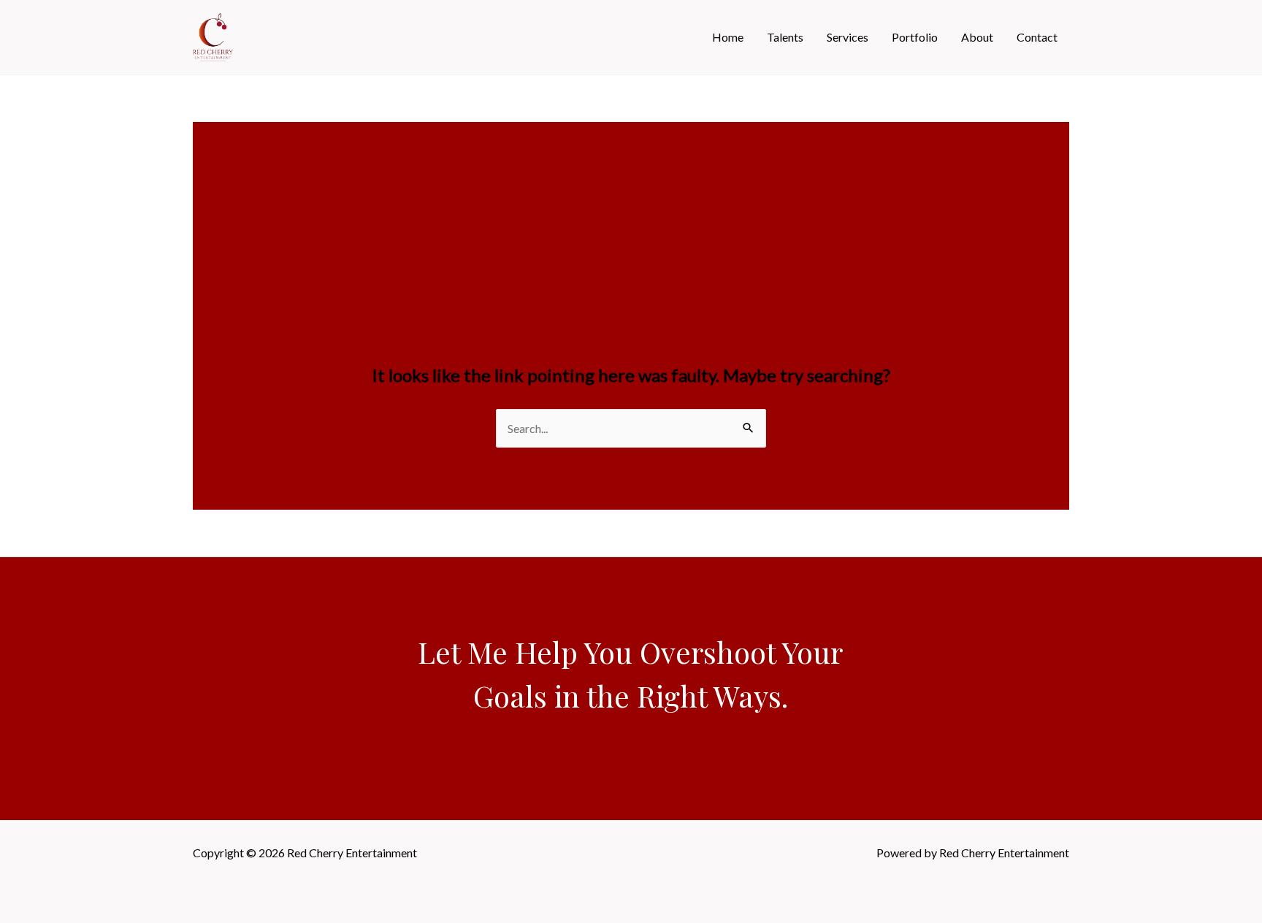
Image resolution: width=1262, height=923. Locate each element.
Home (727, 37)
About (977, 37)
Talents (785, 37)
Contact (1037, 37)
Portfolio (915, 37)
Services (847, 37)
